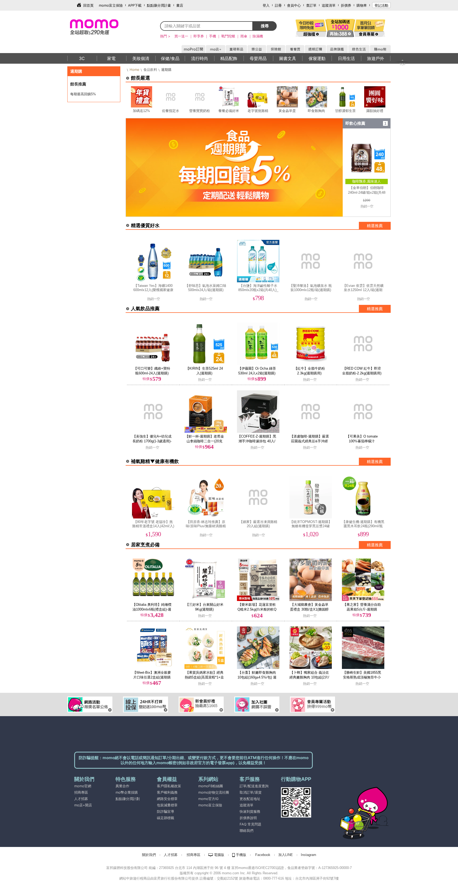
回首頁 (88, 5)
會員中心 (294, 5)
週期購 (76, 71)
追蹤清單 (329, 5)
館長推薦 (78, 84)
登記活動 (381, 5)
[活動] (311, 28)
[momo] (106, 26)
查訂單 (311, 5)
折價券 (346, 5)
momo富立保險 (111, 5)
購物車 (361, 5)
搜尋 (265, 25)
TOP (402, 64)
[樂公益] (256, 48)
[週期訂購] (315, 48)
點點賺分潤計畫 (159, 5)
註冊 (278, 5)
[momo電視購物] (294, 48)
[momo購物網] (193, 48)
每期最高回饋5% (83, 94)
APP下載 (135, 5)
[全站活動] (340, 28)
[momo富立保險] (198, 811)
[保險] (275, 48)
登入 (266, 5)
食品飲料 (150, 69)
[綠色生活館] (358, 48)
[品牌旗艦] (337, 48)
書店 (179, 5)
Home (134, 69)
